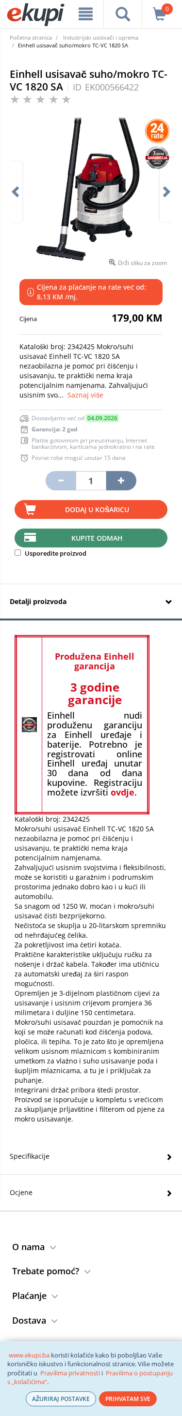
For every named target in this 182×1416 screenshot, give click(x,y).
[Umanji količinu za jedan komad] (61, 480)
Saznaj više (85, 394)
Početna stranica (31, 37)
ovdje (122, 792)
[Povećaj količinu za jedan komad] (121, 480)
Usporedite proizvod (54, 553)
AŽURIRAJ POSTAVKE (61, 1399)
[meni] (85, 14)
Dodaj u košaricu (97, 509)
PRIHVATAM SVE (127, 1399)
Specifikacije (30, 1156)
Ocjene (21, 1192)
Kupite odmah (97, 538)
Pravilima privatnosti (70, 1373)
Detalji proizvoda (38, 601)
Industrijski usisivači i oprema (100, 37)
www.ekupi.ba (29, 1355)
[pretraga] (122, 14)
